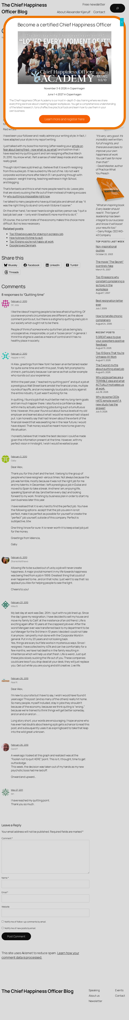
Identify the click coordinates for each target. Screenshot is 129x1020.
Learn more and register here (64, 119)
